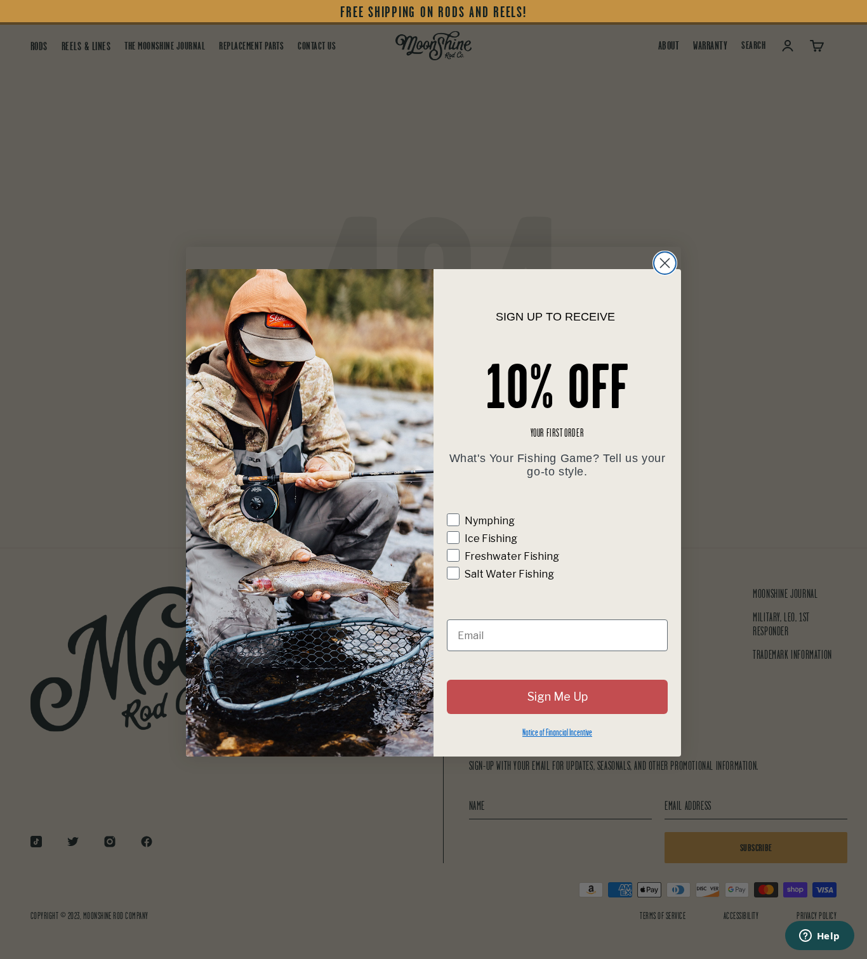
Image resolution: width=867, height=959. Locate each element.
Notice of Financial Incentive (557, 732)
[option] (433, 12)
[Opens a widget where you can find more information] (819, 937)
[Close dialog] (665, 263)
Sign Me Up (557, 696)
